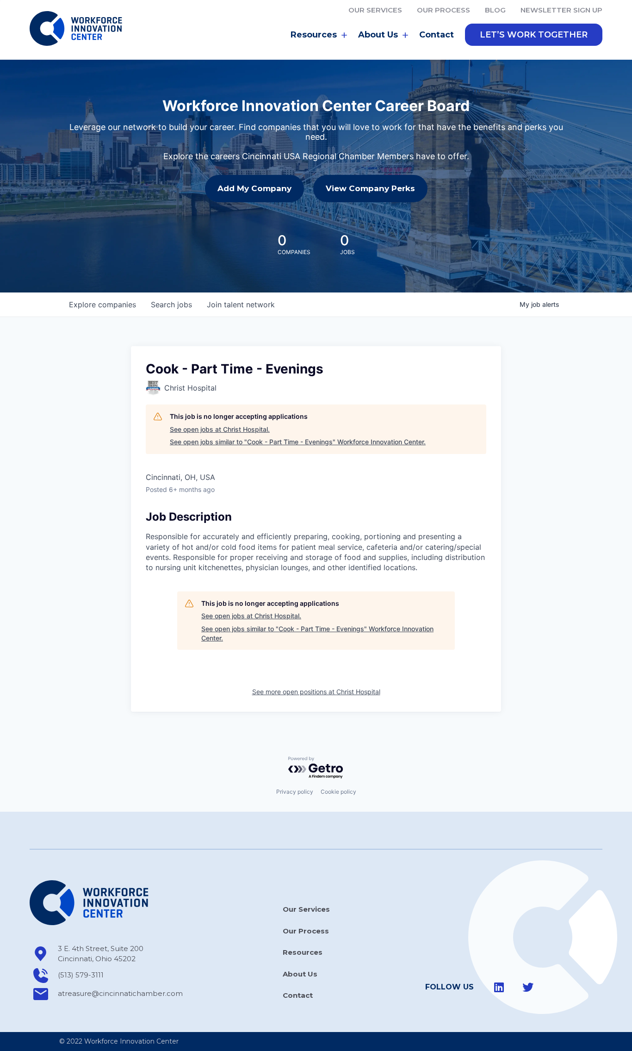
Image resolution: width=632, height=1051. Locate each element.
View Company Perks (370, 188)
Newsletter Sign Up (561, 10)
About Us (300, 974)
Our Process (443, 10)
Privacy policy (294, 791)
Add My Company (254, 188)
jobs (171, 304)
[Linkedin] (499, 987)
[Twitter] (528, 987)
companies (102, 304)
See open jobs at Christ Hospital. (220, 429)
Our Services (375, 10)
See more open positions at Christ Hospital (316, 692)
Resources (302, 952)
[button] (533, 35)
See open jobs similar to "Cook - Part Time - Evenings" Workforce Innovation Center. (298, 442)
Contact (436, 35)
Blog (495, 10)
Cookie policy (338, 791)
